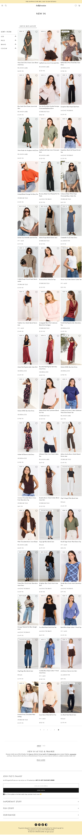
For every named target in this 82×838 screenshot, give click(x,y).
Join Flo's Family (12, 776)
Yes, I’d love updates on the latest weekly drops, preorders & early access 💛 (23, 794)
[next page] (58, 730)
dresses (50, 756)
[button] (8, 36)
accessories (73, 754)
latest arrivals (52, 754)
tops (56, 756)
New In (31, 754)
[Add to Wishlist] (36, 31)
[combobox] (28, 26)
